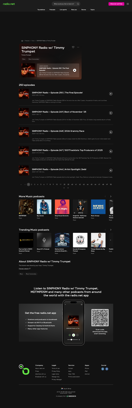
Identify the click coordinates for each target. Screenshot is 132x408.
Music (24, 59)
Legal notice (55, 374)
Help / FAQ (71, 374)
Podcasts (52, 9)
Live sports (63, 9)
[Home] (22, 40)
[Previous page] (25, 184)
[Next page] (64, 187)
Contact (70, 368)
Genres (83, 9)
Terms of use (56, 368)
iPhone (87, 368)
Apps (69, 371)
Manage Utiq (55, 376)
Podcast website (24, 268)
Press (37, 371)
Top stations (41, 9)
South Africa (67, 388)
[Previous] (105, 195)
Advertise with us (40, 374)
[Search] (78, 4)
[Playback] (74, 70)
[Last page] (67, 187)
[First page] (21, 184)
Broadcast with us (40, 376)
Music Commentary (34, 59)
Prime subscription (74, 376)
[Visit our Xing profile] (107, 369)
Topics (93, 9)
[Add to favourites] (73, 47)
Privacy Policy (56, 371)
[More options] (78, 47)
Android (87, 374)
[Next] (111, 195)
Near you (74, 9)
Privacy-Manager (57, 379)
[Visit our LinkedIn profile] (102, 369)
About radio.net (40, 368)
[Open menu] (128, 4)
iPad (86, 371)
